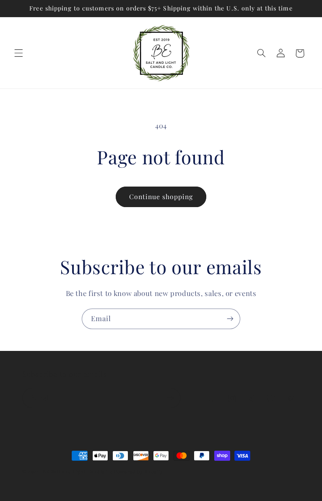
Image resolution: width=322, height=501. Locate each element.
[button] (18, 53)
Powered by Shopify (138, 471)
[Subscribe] (230, 319)
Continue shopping (161, 196)
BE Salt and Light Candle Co (77, 471)
